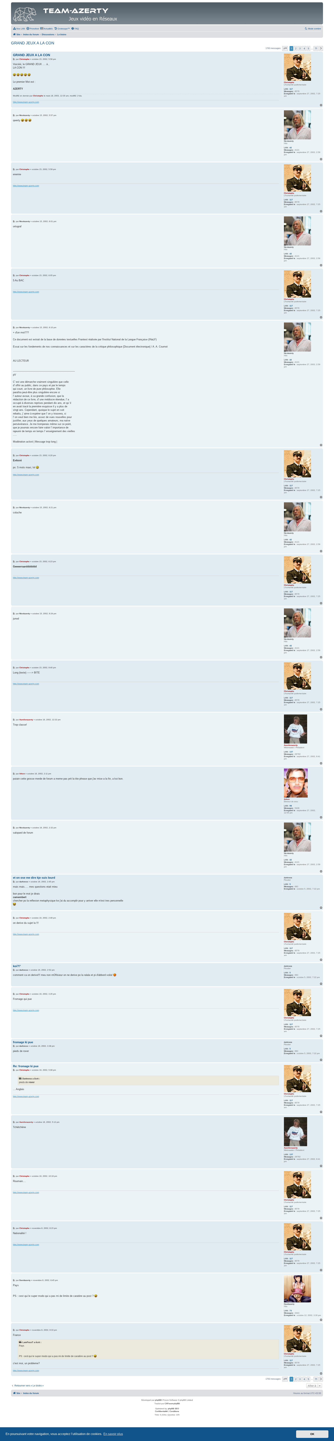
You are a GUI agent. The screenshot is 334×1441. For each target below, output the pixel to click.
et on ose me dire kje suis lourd (34, 877)
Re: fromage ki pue (25, 1066)
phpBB (158, 1400)
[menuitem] (19, 28)
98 (291, 806)
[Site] (66, 13)
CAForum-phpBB (172, 1403)
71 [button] (316, 48)
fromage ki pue (23, 1042)
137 (291, 752)
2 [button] (295, 48)
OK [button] (312, 1434)
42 (291, 148)
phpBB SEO (173, 1409)
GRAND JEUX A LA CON (32, 43)
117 (291, 89)
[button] (285, 48)
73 (291, 1311)
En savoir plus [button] (113, 1434)
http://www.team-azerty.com (26, 102)
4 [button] (304, 48)
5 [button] (308, 48)
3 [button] (300, 48)
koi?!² (17, 966)
